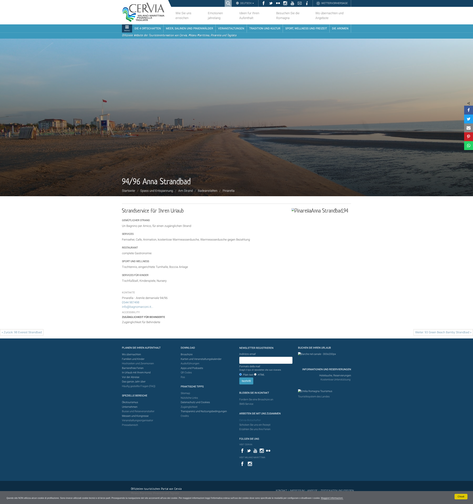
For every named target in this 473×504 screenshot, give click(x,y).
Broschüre (187, 354)
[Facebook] (468, 110)
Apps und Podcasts (192, 368)
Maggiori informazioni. (332, 498)
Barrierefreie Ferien (133, 368)
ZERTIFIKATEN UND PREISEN (337, 490)
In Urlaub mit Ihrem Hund (136, 372)
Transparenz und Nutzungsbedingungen (204, 411)
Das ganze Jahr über (134, 381)
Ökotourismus (130, 402)
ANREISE (312, 490)
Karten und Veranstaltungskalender (201, 359)
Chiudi (461, 496)
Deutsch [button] (246, 3)
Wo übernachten (131, 354)
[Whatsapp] (468, 145)
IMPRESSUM (297, 490)
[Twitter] (468, 119)
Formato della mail (260, 368)
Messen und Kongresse (135, 416)
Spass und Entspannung (156, 191)
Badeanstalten (207, 191)
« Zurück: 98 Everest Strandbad (22, 332)
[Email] (468, 127)
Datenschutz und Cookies (195, 402)
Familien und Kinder (133, 359)
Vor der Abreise (130, 377)
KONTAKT (281, 490)
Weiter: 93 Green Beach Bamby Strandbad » (443, 332)
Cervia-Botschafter (250, 420)
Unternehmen (129, 406)
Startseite (128, 191)
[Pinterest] (468, 136)
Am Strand (185, 191)
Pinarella (228, 191)
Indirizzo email (247, 354)
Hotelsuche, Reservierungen (335, 375)
